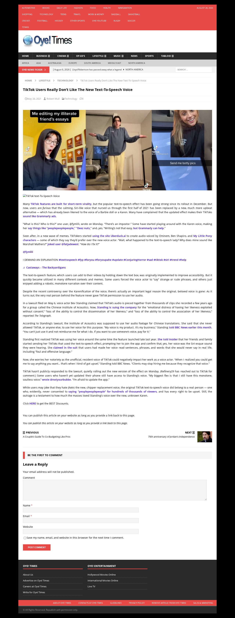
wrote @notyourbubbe (56, 379)
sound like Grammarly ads (39, 216)
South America (92, 63)
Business (41, 56)
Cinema (61, 56)
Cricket (26, 20)
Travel (77, 14)
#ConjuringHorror (135, 259)
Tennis (25, 27)
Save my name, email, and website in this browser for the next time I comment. (75, 537)
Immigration (125, 7)
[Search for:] (193, 69)
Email (26, 516)
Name (27, 505)
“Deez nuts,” (84, 228)
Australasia (54, 63)
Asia (38, 63)
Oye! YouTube (99, 20)
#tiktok (158, 259)
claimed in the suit (65, 347)
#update (117, 259)
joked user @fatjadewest (63, 244)
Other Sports (77, 20)
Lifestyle (98, 56)
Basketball (134, 14)
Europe (73, 63)
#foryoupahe (103, 259)
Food (93, 7)
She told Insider (168, 339)
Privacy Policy (136, 602)
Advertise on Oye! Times (36, 580)
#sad (150, 259)
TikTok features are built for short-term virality (61, 204)
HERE (32, 403)
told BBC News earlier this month (190, 327)
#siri (166, 259)
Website (28, 527)
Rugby (117, 20)
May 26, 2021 (34, 98)
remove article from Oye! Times (169, 602)
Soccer (131, 20)
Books (45, 7)
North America (136, 63)
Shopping (27, 14)
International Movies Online (103, 580)
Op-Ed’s (80, 56)
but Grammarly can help (148, 228)
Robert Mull (53, 98)
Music (117, 56)
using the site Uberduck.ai (109, 236)
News (134, 56)
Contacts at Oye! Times (90, 602)
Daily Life (62, 7)
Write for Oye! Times (34, 592)
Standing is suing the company (117, 307)
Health (107, 7)
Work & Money (96, 14)
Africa (25, 63)
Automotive (28, 7)
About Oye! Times (62, 602)
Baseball (116, 14)
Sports (149, 56)
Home (25, 56)
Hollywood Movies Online (102, 574)
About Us (28, 574)
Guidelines (116, 602)
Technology (46, 14)
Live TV (91, 586)
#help (182, 259)
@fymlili (28, 252)
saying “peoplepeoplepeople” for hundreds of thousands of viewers (112, 391)
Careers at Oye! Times (34, 586)
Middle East (114, 63)
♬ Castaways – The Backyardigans (44, 267)
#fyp (81, 259)
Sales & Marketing (203, 602)
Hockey (59, 20)
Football (42, 20)
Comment (29, 477)
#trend (174, 259)
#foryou (89, 259)
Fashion (78, 7)
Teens (63, 14)
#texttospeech (68, 259)
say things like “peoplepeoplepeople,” (51, 228)
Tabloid (166, 56)
